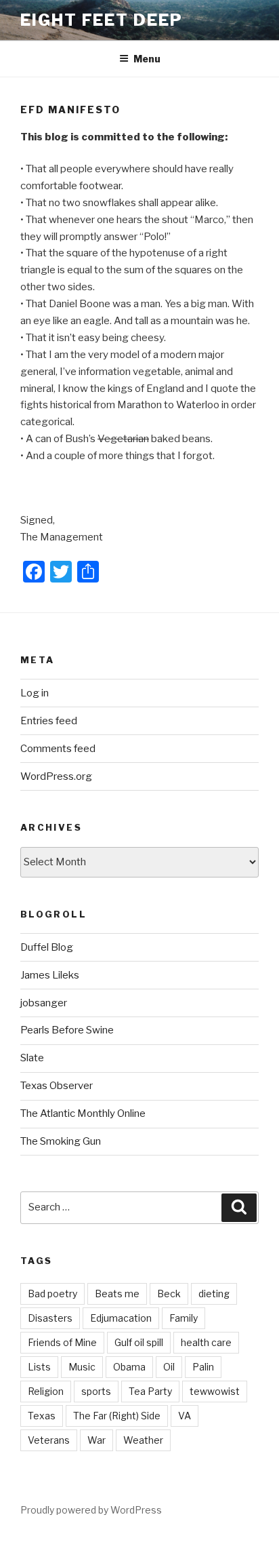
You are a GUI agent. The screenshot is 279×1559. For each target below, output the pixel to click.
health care (206, 1342)
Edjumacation (121, 1318)
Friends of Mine (62, 1342)
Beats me (117, 1293)
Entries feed (48, 721)
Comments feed (57, 749)
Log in (34, 693)
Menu (146, 58)
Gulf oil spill (138, 1342)
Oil (169, 1367)
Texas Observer (56, 1086)
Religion (46, 1391)
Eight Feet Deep (101, 20)
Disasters (50, 1318)
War (96, 1440)
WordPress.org (56, 776)
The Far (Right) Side (116, 1415)
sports (96, 1391)
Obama (129, 1367)
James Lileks (49, 975)
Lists (39, 1367)
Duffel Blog (46, 947)
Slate (32, 1058)
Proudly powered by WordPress (91, 1510)
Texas (42, 1415)
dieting (214, 1293)
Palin (203, 1367)
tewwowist (215, 1391)
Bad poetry (52, 1293)
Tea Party (150, 1391)
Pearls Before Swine (67, 1030)
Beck (169, 1293)
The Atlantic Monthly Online (83, 1113)
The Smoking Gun (60, 1141)
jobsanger (43, 1003)
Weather (143, 1440)
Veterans (49, 1440)
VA (184, 1415)
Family (183, 1318)
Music (81, 1367)
